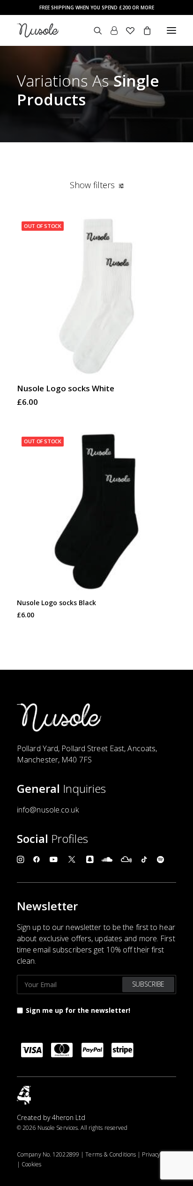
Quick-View (165, 227)
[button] (171, 30)
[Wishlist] (126, 30)
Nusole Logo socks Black (56, 602)
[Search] (93, 30)
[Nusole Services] (38, 30)
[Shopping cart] (142, 30)
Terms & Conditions (110, 1154)
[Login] (110, 30)
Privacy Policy (159, 1154)
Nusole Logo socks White (65, 388)
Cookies (31, 1164)
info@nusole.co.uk (48, 810)
